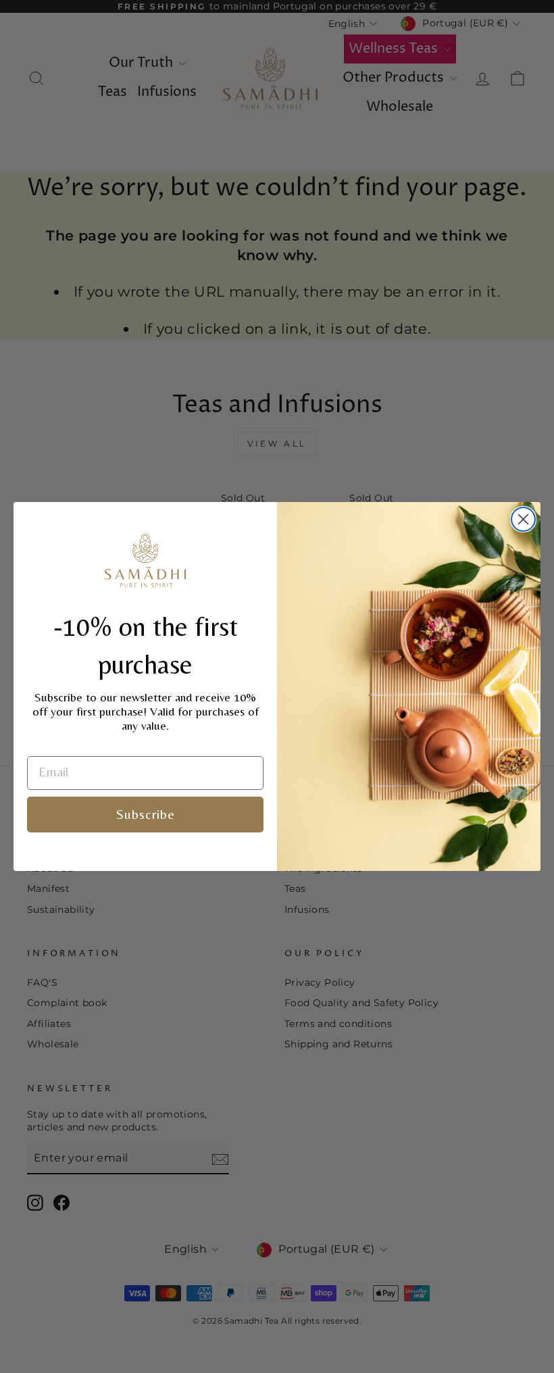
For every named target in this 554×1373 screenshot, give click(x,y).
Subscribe (145, 814)
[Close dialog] (523, 519)
